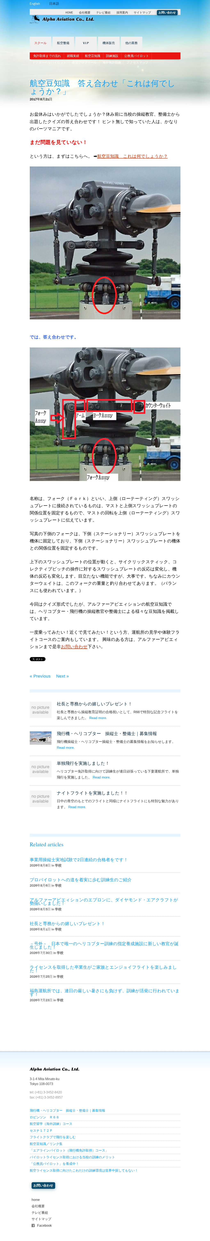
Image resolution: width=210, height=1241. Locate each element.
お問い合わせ (167, 12)
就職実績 (73, 56)
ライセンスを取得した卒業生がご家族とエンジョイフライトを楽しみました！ (103, 969)
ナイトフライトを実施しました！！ (92, 793)
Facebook (44, 1225)
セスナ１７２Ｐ (41, 1130)
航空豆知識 (92, 56)
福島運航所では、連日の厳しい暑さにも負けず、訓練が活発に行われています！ (105, 992)
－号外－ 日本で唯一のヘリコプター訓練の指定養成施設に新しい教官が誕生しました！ (104, 945)
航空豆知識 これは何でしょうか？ (132, 156)
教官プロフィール (84, 62)
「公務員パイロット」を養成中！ (54, 1163)
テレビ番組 (103, 12)
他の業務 (131, 43)
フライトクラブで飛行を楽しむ (53, 1137)
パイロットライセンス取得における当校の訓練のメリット (72, 1157)
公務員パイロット (136, 56)
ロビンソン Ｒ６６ (44, 1117)
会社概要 (84, 12)
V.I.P (86, 43)
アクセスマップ (137, 62)
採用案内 (122, 12)
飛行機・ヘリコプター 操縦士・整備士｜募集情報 (107, 733)
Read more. (98, 718)
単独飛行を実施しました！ (83, 763)
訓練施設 (112, 56)
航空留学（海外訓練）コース (51, 1124)
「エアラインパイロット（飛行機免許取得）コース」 (69, 1150)
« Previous (40, 676)
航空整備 (63, 43)
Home (69, 12)
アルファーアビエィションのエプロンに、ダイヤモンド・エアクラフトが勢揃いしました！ (104, 901)
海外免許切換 (112, 62)
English (35, 3)
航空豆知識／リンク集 (46, 1144)
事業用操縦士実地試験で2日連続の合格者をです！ (79, 859)
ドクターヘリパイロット (49, 62)
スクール (40, 43)
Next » (62, 676)
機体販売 (109, 43)
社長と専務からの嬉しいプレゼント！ (94, 703)
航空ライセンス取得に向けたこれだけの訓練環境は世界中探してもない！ (84, 1170)
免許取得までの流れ (47, 56)
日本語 (54, 3)
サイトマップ (142, 12)
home (36, 1199)
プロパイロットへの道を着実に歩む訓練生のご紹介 (81, 879)
